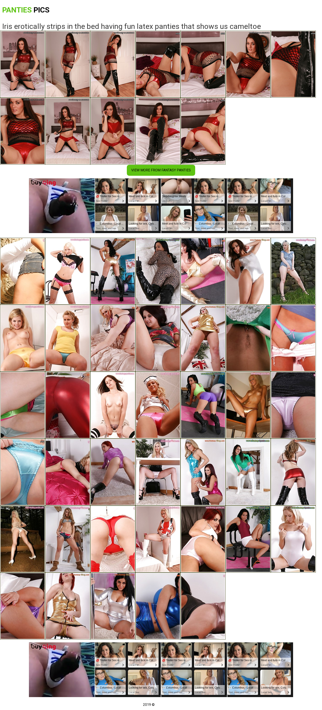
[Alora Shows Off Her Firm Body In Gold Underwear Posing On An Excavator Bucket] (22, 539)
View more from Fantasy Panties (161, 170)
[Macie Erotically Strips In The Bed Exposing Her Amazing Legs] (22, 472)
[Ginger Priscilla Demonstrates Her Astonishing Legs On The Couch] (203, 539)
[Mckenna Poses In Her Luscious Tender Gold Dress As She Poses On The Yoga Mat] (112, 271)
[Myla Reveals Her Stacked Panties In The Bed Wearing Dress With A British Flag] (157, 539)
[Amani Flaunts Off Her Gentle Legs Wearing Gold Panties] (248, 405)
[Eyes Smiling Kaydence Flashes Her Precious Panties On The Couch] (157, 338)
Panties (26, 9)
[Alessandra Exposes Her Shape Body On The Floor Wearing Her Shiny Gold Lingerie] (67, 606)
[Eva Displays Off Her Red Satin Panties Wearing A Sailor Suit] (157, 405)
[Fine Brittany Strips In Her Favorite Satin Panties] (203, 606)
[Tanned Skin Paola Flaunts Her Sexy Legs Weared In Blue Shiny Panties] (293, 338)
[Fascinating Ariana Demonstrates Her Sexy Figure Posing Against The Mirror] (248, 472)
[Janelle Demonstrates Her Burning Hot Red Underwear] (112, 539)
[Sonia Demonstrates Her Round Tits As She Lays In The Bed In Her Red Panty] (67, 472)
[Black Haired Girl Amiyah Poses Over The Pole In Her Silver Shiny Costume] (112, 606)
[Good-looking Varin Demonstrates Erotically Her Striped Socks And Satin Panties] (112, 405)
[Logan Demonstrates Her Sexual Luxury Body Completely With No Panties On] (203, 338)
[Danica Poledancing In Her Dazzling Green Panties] (22, 405)
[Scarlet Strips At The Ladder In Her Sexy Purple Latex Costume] (112, 472)
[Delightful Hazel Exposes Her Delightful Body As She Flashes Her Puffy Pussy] (67, 539)
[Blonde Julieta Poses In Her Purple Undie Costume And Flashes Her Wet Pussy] (112, 338)
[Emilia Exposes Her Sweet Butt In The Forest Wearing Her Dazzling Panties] (22, 271)
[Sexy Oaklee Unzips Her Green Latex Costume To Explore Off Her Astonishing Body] (248, 338)
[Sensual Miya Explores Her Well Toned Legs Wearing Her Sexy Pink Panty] (293, 405)
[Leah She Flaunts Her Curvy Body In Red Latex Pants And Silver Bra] (67, 405)
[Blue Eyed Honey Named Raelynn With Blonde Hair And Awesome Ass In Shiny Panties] (293, 271)
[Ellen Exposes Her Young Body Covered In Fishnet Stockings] (67, 271)
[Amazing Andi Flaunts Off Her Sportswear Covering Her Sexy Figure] (248, 539)
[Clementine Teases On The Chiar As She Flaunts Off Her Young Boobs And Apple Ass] (22, 338)
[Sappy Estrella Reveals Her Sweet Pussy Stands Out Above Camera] (293, 472)
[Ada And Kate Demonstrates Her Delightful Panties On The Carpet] (203, 472)
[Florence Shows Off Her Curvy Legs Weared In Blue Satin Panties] (67, 338)
